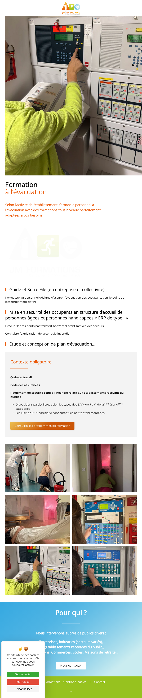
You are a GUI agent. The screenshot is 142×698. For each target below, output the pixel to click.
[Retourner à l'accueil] (71, 8)
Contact (99, 682)
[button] (7, 8)
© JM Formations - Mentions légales (61, 682)
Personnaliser (23, 689)
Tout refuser (23, 681)
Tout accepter (23, 674)
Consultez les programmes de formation (42, 425)
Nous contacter (71, 665)
